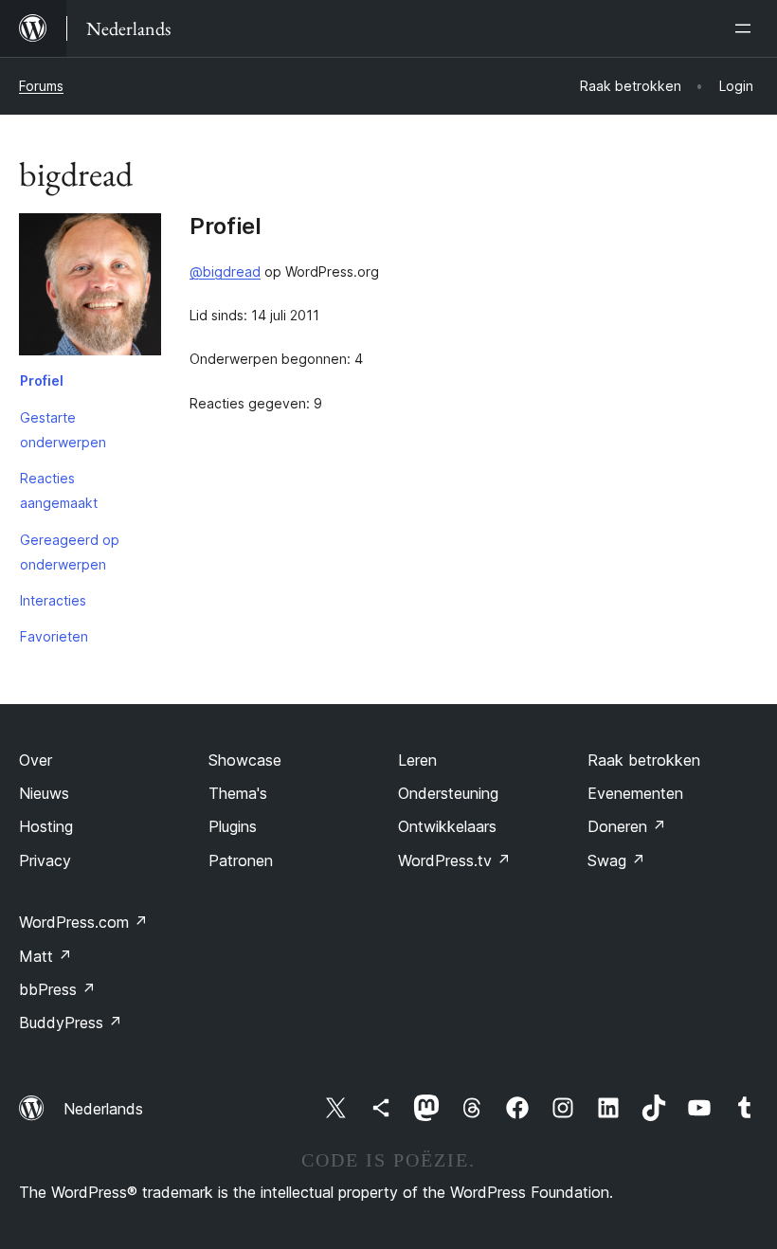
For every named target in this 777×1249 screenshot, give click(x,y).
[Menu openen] (746, 28)
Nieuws (44, 793)
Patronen (240, 860)
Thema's (237, 793)
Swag (616, 860)
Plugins (232, 826)
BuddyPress (70, 1022)
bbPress (57, 989)
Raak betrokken (643, 760)
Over (35, 760)
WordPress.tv (454, 860)
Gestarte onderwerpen (63, 429)
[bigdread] (90, 288)
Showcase (244, 760)
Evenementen (635, 793)
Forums (41, 86)
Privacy (45, 860)
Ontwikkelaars (447, 826)
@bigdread (225, 271)
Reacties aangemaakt (59, 490)
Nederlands (103, 1108)
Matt (45, 956)
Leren (417, 760)
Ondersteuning (448, 793)
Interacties (53, 600)
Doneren (626, 826)
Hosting (46, 826)
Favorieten (54, 636)
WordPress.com (83, 922)
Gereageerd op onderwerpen (69, 552)
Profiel (41, 380)
